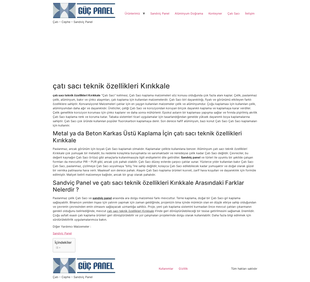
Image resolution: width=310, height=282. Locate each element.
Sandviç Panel (159, 13)
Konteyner (215, 13)
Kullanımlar (166, 268)
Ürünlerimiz (132, 13)
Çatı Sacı (233, 13)
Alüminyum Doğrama (189, 13)
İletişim (250, 13)
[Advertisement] (155, 50)
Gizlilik (183, 268)
